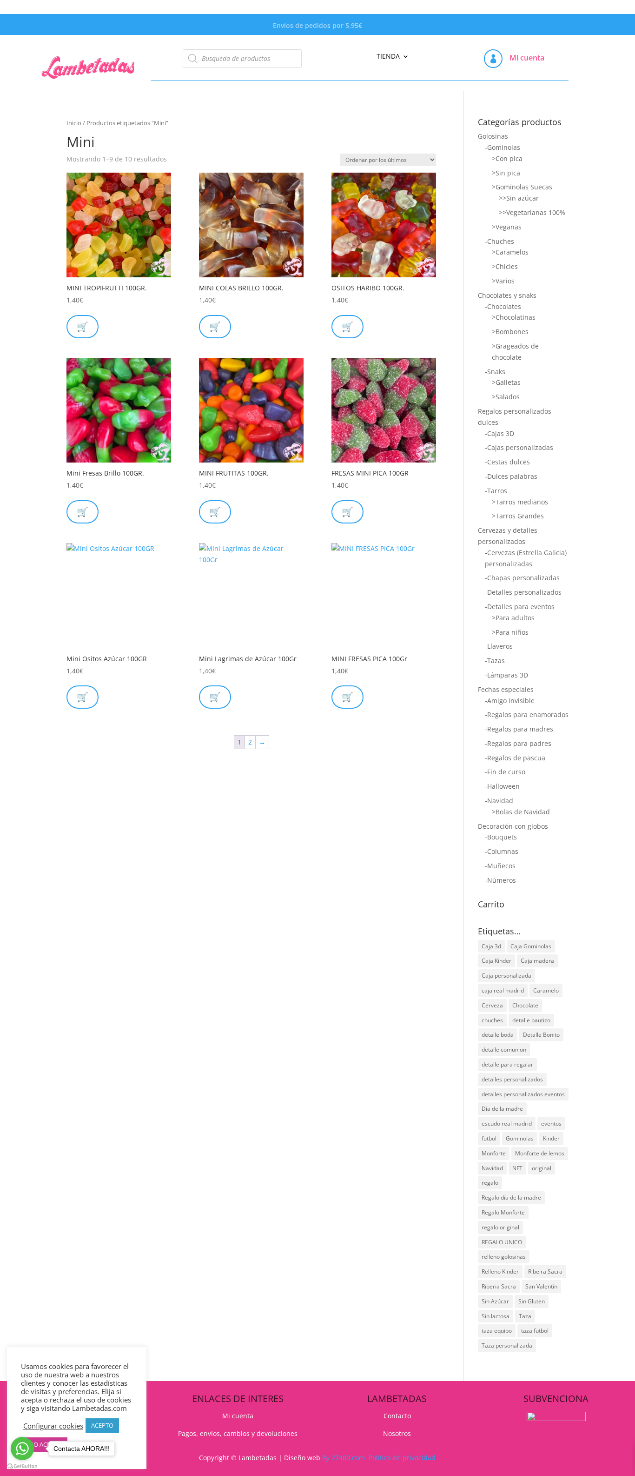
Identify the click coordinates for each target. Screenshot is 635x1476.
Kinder (551, 1138)
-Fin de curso (505, 771)
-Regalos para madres (519, 729)
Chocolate (525, 1005)
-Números (500, 880)
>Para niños (510, 632)
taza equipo (497, 1331)
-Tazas (495, 660)
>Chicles (505, 266)
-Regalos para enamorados (527, 714)
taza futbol (535, 1331)
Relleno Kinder (500, 1271)
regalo (490, 1183)
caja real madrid (503, 990)
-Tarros (496, 490)
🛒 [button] (215, 326)
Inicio (73, 123)
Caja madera (537, 961)
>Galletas (506, 382)
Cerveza (492, 1005)
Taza (525, 1316)
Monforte (494, 1153)
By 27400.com (343, 1457)
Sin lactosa (495, 1316)
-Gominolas (502, 147)
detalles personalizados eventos (523, 1094)
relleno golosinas (504, 1257)
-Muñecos (500, 865)
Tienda (388, 56)
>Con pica (507, 158)
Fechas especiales (506, 689)
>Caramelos (510, 252)
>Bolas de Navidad (521, 811)
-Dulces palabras (511, 476)
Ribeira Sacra (545, 1271)
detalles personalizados (512, 1079)
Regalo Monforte (503, 1212)
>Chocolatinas (514, 317)
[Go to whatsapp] (22, 1448)
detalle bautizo (531, 1020)
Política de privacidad (402, 1457)
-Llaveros (499, 646)
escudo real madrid (507, 1123)
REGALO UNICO (502, 1242)
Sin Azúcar (495, 1301)
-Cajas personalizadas (519, 447)
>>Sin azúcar (519, 198)
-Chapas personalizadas (522, 577)
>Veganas (507, 226)
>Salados (506, 396)
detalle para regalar (507, 1064)
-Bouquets (501, 836)
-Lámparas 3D (506, 675)
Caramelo (546, 990)
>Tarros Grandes (518, 515)
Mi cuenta (526, 58)
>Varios (503, 280)
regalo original (500, 1227)
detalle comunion (504, 1049)
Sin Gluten (531, 1301)
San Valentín (541, 1286)
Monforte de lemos (539, 1153)
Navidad (492, 1168)
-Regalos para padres (518, 743)
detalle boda (498, 1035)
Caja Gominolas (530, 946)
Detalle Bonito (541, 1035)
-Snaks (495, 371)
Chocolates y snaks (507, 295)
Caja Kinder (496, 961)
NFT (517, 1168)
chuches (492, 1020)
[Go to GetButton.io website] (22, 1466)
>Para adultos (513, 617)
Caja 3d (491, 946)
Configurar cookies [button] (53, 1426)
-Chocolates (503, 306)
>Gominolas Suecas (522, 186)
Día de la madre (502, 1109)
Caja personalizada (506, 976)
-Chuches (499, 241)
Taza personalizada (507, 1345)
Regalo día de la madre (511, 1197)
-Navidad (499, 800)
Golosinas (493, 136)
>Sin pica (506, 172)
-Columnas (501, 851)
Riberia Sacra (499, 1286)
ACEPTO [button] (102, 1425)
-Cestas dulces (507, 461)
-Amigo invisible (510, 700)
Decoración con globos (513, 826)
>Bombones (510, 331)
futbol (489, 1138)
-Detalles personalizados (523, 592)
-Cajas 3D (499, 433)
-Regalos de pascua (515, 757)
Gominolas (520, 1138)
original (541, 1168)
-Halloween (502, 786)
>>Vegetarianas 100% (532, 212)
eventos (551, 1123)
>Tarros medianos (520, 501)
